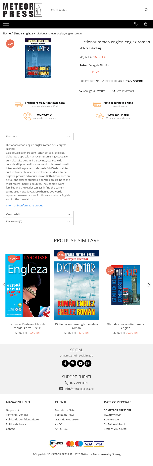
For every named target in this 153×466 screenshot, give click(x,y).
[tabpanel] (38, 58)
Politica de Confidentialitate (22, 419)
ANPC (58, 424)
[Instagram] (87, 363)
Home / (8, 33)
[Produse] (6, 25)
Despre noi (12, 410)
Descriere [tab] (11, 136)
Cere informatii (124, 91)
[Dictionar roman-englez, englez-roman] (38, 58)
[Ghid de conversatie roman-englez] (125, 285)
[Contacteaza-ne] (135, 24)
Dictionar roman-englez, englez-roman (76, 326)
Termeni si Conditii (17, 414)
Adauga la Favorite (93, 91)
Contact (10, 429)
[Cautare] (146, 10)
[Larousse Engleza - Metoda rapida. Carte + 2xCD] (27, 285)
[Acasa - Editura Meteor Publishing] (23, 10)
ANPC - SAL (61, 429)
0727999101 (78, 383)
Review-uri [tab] (14, 221)
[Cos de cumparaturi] (145, 24)
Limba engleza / (25, 33)
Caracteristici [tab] (13, 214)
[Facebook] (65, 363)
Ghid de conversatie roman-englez (125, 326)
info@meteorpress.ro (79, 389)
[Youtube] (80, 363)
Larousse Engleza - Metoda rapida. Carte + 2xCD (27, 326)
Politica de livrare (16, 424)
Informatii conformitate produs (24, 205)
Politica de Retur (64, 414)
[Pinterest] (72, 363)
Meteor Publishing (90, 48)
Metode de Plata (65, 410)
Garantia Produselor (67, 419)
